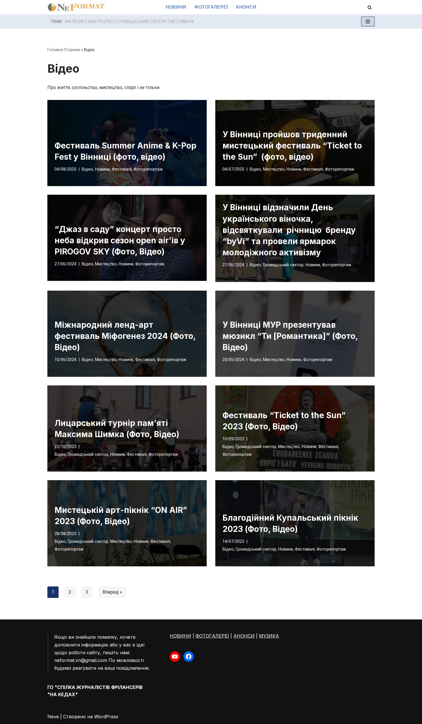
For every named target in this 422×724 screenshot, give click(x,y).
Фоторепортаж (148, 169)
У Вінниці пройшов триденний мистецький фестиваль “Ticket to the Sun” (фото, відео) (292, 146)
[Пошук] (369, 7)
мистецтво (100, 21)
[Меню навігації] (368, 21)
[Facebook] (188, 656)
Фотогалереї (211, 7)
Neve (53, 716)
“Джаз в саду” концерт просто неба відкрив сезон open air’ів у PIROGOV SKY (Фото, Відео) (120, 240)
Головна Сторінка (63, 49)
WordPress (106, 716)
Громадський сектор (141, 21)
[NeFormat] (76, 7)
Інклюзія (74, 21)
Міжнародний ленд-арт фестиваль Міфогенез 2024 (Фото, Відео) (125, 336)
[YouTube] (175, 656)
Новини (176, 7)
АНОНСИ (244, 636)
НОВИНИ (180, 636)
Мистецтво (273, 169)
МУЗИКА (269, 636)
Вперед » (112, 592)
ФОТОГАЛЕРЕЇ (212, 636)
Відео (87, 169)
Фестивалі (121, 169)
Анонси (246, 7)
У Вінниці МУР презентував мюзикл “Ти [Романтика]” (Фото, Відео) (290, 336)
